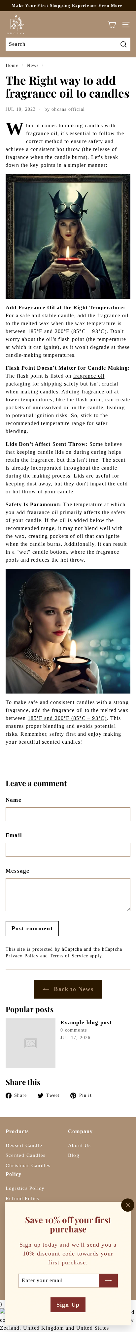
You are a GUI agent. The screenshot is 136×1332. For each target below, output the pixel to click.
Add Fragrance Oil (31, 307)
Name (13, 800)
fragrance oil (41, 133)
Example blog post (86, 1022)
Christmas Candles (28, 1165)
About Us (79, 1145)
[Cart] (111, 24)
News (33, 65)
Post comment (32, 928)
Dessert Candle (24, 1145)
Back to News (72, 989)
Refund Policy (23, 1198)
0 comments (74, 1030)
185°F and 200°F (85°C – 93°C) (67, 718)
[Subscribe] (108, 1280)
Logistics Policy (25, 1188)
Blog (74, 1155)
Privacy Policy (22, 955)
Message (17, 871)
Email (14, 835)
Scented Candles (26, 1155)
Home (12, 65)
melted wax (36, 323)
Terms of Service (69, 955)
